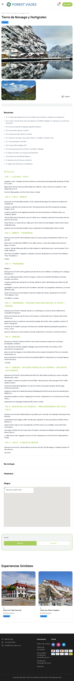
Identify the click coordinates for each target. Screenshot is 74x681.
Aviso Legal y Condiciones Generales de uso (43, 655)
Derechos (40, 666)
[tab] (20, 543)
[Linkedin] (64, 645)
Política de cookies (43, 644)
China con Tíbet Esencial (12, 610)
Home (3, 13)
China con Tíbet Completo (49, 610)
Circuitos (5, 22)
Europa (14, 13)
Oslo (27, 13)
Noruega (22, 13)
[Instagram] (58, 645)
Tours (9, 13)
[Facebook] (53, 645)
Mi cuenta (67, 4)
